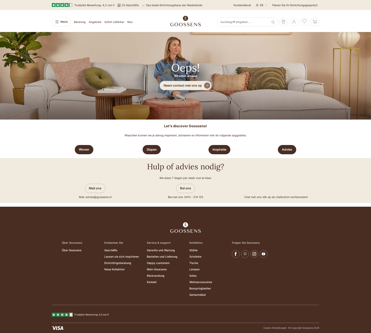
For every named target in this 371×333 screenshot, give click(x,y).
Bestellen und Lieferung (162, 256)
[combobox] (243, 22)
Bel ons (185, 188)
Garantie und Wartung (161, 250)
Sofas (193, 275)
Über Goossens (72, 250)
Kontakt (152, 282)
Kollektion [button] (196, 242)
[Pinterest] (245, 254)
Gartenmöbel (197, 294)
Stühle (193, 250)
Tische (193, 263)
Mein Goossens (157, 269)
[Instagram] (254, 254)
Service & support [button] (159, 242)
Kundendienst (242, 5)
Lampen (194, 269)
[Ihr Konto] (293, 21)
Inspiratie (219, 149)
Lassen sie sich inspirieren (121, 256)
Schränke (195, 256)
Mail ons (95, 188)
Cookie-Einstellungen (275, 327)
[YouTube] (263, 254)
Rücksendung (155, 275)
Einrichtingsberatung (117, 263)
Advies (287, 149)
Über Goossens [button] (72, 242)
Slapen (152, 149)
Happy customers (158, 263)
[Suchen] (273, 22)
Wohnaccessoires (200, 282)
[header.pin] (283, 21)
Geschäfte (110, 250)
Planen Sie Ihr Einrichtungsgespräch (295, 5)
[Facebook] (236, 254)
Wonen (84, 149)
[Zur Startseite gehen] (185, 21)
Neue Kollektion (114, 269)
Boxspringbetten (200, 288)
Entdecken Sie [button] (113, 242)
